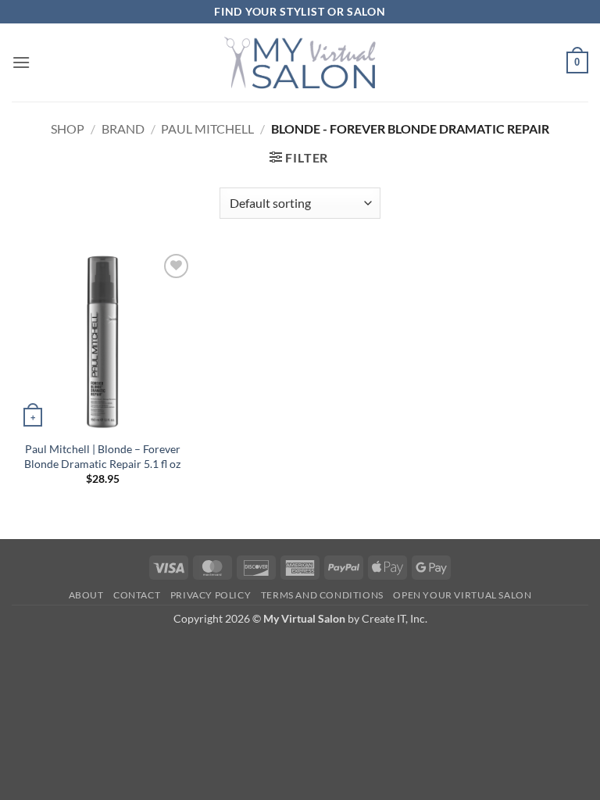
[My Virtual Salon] (300, 62)
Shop (67, 128)
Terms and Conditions (322, 595)
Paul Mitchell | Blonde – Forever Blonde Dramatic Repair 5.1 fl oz (102, 456)
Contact (136, 595)
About (86, 595)
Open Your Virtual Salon (462, 595)
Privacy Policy (211, 595)
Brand (123, 128)
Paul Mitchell (207, 128)
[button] (21, 62)
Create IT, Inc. (394, 618)
